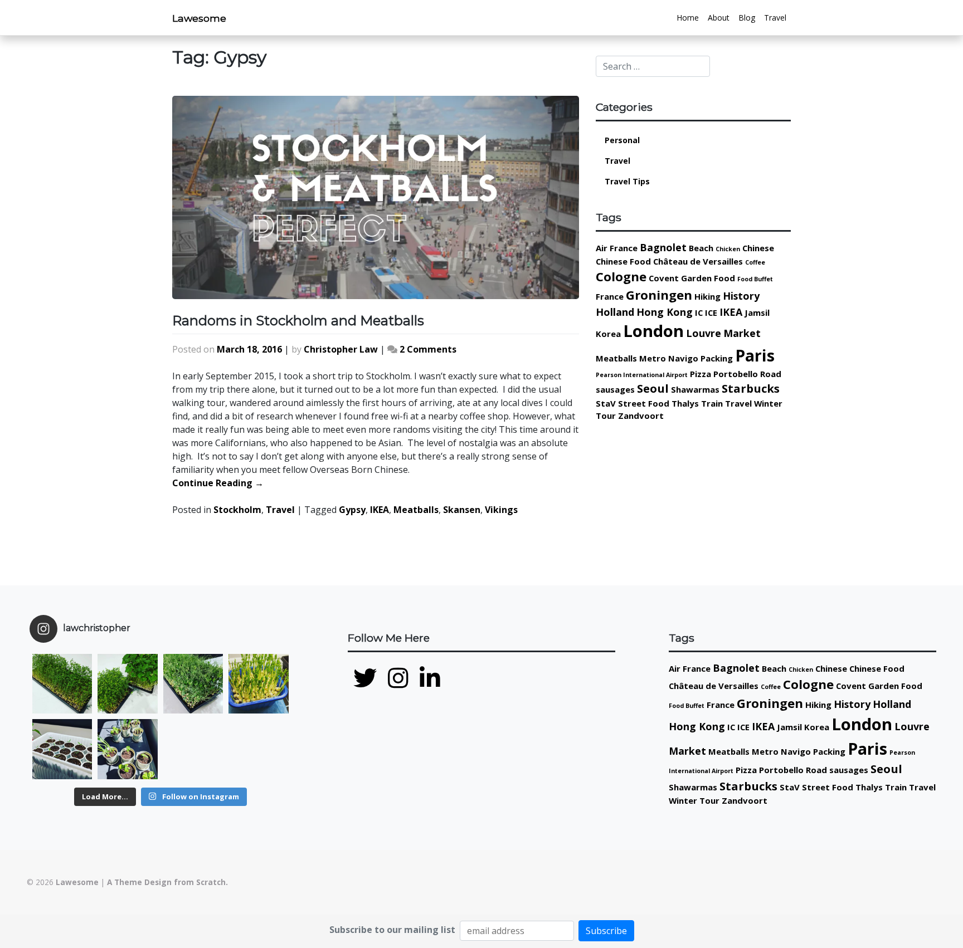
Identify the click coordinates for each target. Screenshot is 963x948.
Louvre (703, 333)
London (653, 331)
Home (688, 17)
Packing (717, 358)
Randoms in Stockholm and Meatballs (298, 320)
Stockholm (237, 510)
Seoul (653, 388)
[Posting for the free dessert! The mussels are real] (193, 749)
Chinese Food (623, 261)
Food (724, 278)
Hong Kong (664, 312)
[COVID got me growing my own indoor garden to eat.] (127, 749)
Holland (615, 312)
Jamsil (757, 312)
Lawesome (199, 18)
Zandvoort (641, 415)
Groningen (659, 294)
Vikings (501, 510)
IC (699, 312)
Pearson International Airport (642, 375)
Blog (746, 17)
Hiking (707, 296)
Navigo (683, 358)
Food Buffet (755, 279)
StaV (606, 403)
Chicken (728, 249)
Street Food (643, 403)
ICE (711, 312)
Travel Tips (627, 181)
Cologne (621, 276)
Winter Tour (694, 800)
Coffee (755, 262)
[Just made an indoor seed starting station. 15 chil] (62, 749)
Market (742, 333)
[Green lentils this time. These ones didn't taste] (62, 684)
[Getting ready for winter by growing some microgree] (258, 684)
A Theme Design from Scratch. (167, 882)
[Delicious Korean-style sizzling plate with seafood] (258, 749)
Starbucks (751, 388)
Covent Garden (680, 278)
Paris (755, 355)
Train (712, 403)
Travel (775, 17)
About (718, 17)
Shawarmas (695, 389)
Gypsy (352, 510)
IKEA (379, 510)
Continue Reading (218, 483)
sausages (615, 389)
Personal (622, 140)
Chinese (758, 247)
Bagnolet (663, 247)
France (610, 296)
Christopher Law (341, 349)
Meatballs (416, 510)
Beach (701, 247)
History (741, 295)
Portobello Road (747, 373)
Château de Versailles (698, 261)
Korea (608, 333)
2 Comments (428, 349)
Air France (617, 247)
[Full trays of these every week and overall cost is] (193, 684)
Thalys (685, 403)
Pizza (700, 373)
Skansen (461, 510)
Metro (652, 358)
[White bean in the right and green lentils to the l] (127, 684)
